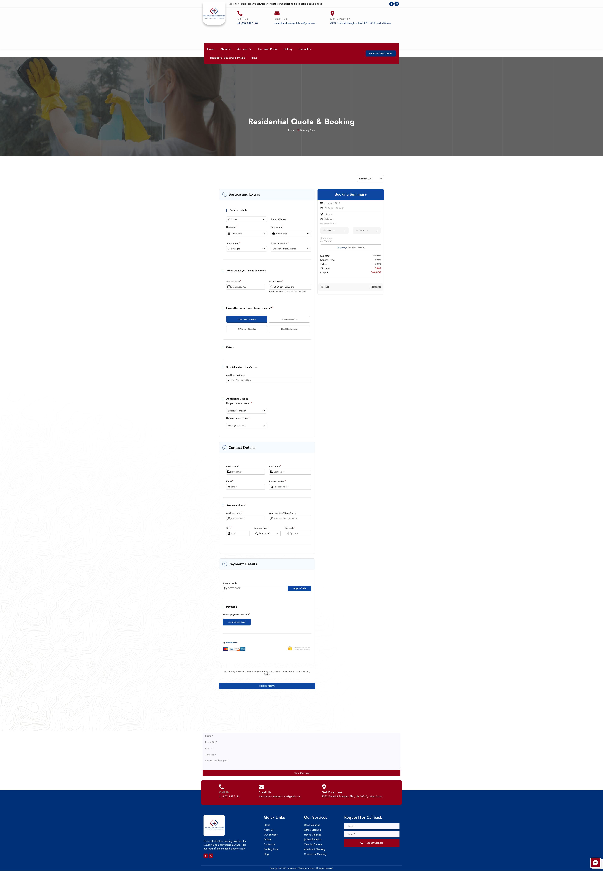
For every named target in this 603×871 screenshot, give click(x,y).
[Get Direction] (332, 13)
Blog (254, 58)
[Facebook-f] (391, 4)
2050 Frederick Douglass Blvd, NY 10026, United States (360, 23)
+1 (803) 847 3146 (229, 796)
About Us (225, 49)
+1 (238, 23)
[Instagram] (396, 4)
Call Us (242, 19)
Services (242, 49)
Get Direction (340, 19)
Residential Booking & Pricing (227, 58)
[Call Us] (239, 13)
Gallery (288, 49)
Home (210, 49)
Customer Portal (267, 49)
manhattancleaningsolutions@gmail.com (294, 23)
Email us (280, 19)
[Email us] (277, 13)
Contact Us (305, 49)
